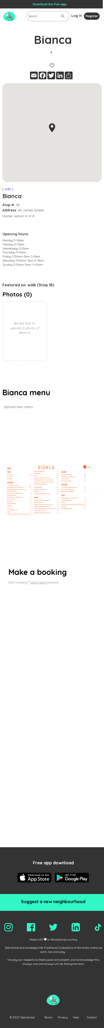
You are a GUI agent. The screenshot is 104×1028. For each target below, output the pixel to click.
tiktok (98, 927)
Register (92, 16)
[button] (52, 127)
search (62, 16)
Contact (92, 1017)
